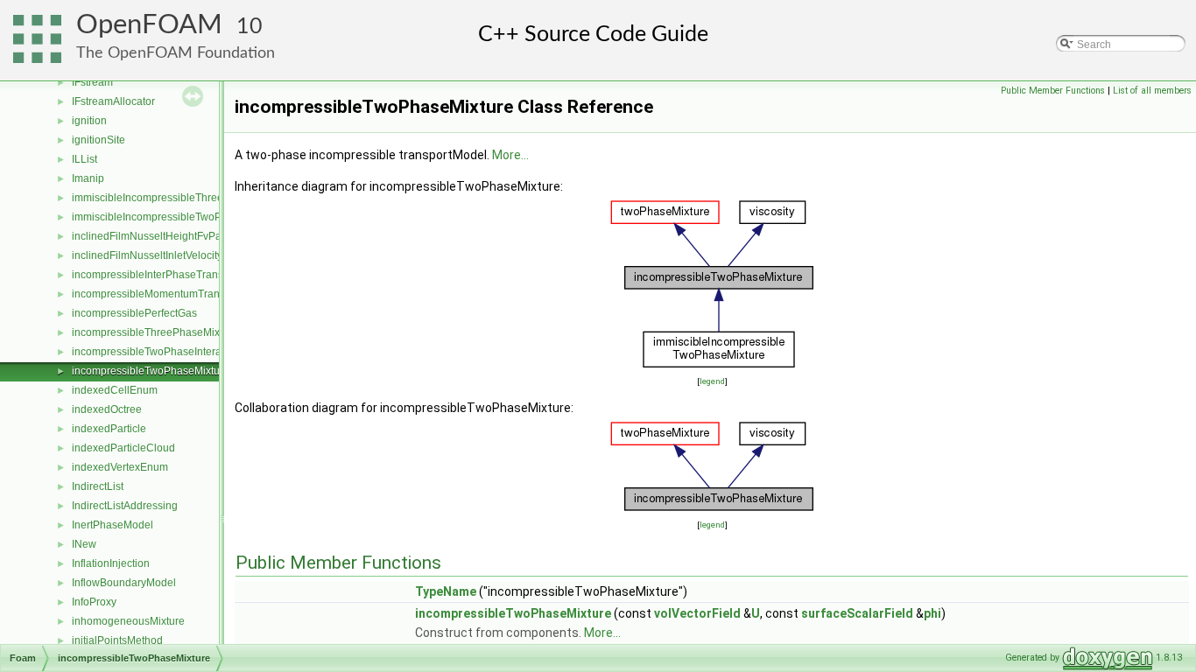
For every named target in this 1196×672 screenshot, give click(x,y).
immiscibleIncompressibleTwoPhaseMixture (176, 217)
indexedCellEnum (115, 390)
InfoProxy (94, 602)
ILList (84, 159)
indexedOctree (107, 409)
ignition (89, 121)
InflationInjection (111, 563)
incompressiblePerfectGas (134, 313)
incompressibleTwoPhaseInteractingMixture (175, 352)
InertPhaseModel (112, 525)
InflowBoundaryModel (124, 583)
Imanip (88, 178)
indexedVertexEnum (120, 467)
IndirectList (97, 486)
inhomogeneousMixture (128, 621)
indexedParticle (109, 429)
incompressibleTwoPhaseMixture (150, 371)
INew (84, 544)
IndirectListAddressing (125, 506)
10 (249, 27)
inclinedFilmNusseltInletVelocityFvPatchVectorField (193, 255)
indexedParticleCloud (123, 448)
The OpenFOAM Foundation (175, 53)
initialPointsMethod (117, 640)
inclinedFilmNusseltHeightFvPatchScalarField (181, 236)
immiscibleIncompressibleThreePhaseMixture (180, 198)
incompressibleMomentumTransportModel (172, 294)
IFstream (92, 82)
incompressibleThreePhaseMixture (155, 332)
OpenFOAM (149, 24)
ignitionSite (98, 140)
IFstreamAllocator (113, 101)
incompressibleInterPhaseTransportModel (171, 275)
